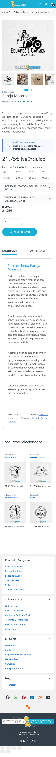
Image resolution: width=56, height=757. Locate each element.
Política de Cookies (14, 610)
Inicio (5, 12)
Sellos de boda (21, 12)
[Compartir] (13, 748)
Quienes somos (12, 606)
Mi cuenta (10, 645)
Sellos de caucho (13, 575)
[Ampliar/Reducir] (2, 748)
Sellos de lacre (12, 580)
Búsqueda (39, 4)
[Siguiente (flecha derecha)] (8, 751)
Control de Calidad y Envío (18, 615)
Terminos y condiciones (16, 619)
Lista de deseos (12, 659)
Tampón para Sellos (14, 589)
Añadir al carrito (22, 231)
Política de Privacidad (15, 624)
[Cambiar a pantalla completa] (8, 748)
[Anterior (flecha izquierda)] (2, 751)
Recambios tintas (13, 571)
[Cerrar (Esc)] (19, 748)
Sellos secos (11, 585)
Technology (10, 684)
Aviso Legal (10, 628)
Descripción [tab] (9, 250)
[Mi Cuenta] (45, 4)
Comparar (10, 663)
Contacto (9, 650)
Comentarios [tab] (38, 250)
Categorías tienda (14, 668)
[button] (28, 188)
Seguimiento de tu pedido (18, 654)
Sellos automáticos (14, 566)
